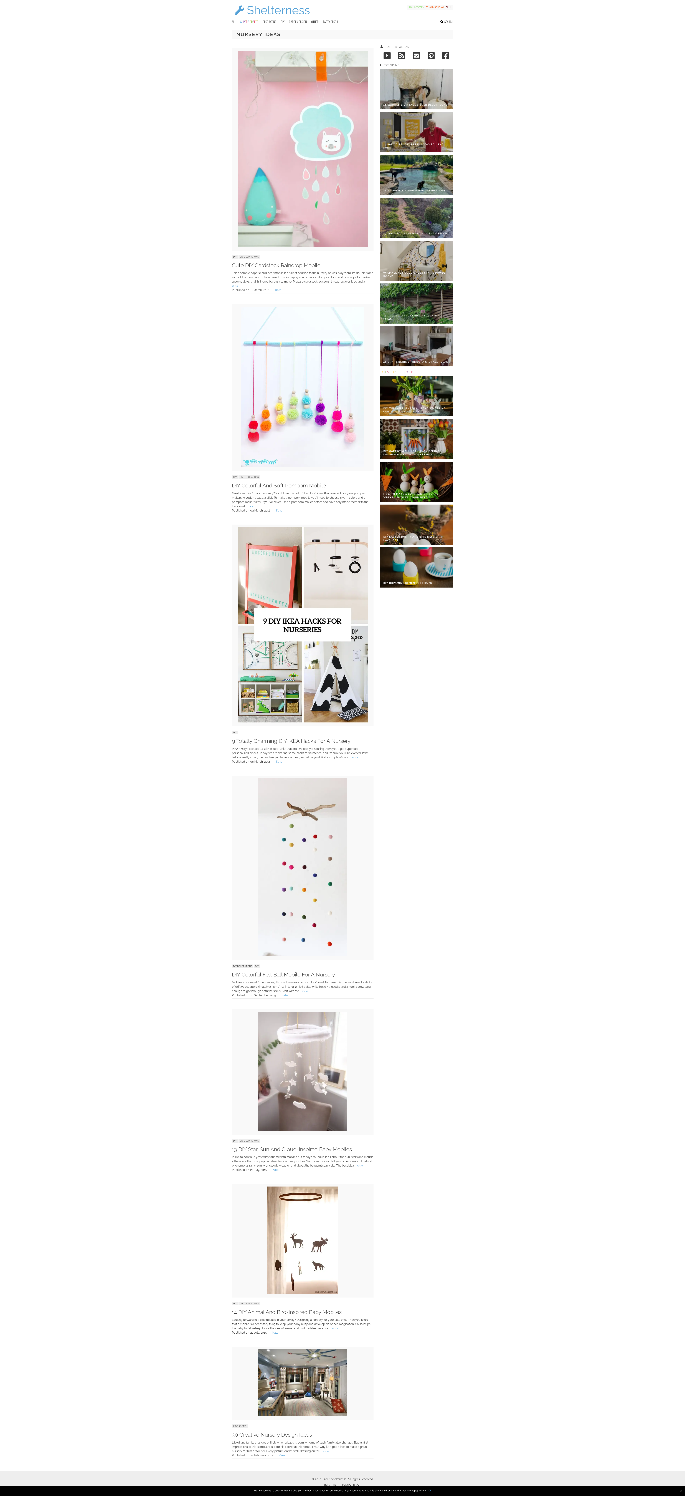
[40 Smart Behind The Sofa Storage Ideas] (416, 346)
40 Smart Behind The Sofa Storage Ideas (415, 362)
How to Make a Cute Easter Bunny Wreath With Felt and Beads (411, 496)
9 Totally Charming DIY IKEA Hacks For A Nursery (291, 741)
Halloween (416, 7)
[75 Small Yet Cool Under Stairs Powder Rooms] (416, 261)
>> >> (235, 286)
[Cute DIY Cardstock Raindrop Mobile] (303, 246)
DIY (283, 21)
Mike (282, 1455)
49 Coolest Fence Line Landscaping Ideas (411, 317)
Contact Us (329, 1485)
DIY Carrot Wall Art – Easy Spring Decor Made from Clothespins (411, 453)
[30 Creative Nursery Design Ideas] (302, 1415)
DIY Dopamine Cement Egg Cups (407, 583)
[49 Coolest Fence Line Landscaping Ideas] (416, 303)
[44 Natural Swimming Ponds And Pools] (416, 175)
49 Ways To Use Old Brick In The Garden (415, 233)
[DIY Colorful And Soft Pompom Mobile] (302, 466)
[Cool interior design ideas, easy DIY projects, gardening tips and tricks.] (272, 17)
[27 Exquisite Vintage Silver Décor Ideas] (416, 89)
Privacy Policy (350, 1485)
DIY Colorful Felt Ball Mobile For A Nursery (283, 974)
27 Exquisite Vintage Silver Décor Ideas (415, 105)
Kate (278, 290)
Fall (448, 7)
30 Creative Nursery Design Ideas (272, 1435)
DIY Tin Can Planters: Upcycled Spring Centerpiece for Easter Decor (414, 410)
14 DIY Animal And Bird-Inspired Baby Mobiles (287, 1312)
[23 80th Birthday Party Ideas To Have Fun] (416, 132)
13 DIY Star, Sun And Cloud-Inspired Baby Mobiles (292, 1149)
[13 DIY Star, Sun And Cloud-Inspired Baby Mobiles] (302, 1130)
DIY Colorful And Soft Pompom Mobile (279, 485)
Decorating (269, 21)
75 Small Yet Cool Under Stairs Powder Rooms (415, 274)
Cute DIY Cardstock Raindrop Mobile (276, 265)
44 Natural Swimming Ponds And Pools (414, 190)
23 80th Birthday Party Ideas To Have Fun (413, 146)
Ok (430, 1490)
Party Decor (330, 21)
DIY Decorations (249, 257)
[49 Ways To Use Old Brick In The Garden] (416, 218)
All (234, 21)
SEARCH (448, 21)
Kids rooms (239, 1426)
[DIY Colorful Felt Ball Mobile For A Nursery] (302, 955)
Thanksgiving (435, 7)
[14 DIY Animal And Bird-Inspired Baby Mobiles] (302, 1292)
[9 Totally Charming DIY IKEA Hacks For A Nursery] (303, 721)
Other (315, 21)
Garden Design (298, 21)
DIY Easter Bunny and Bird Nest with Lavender (413, 538)
